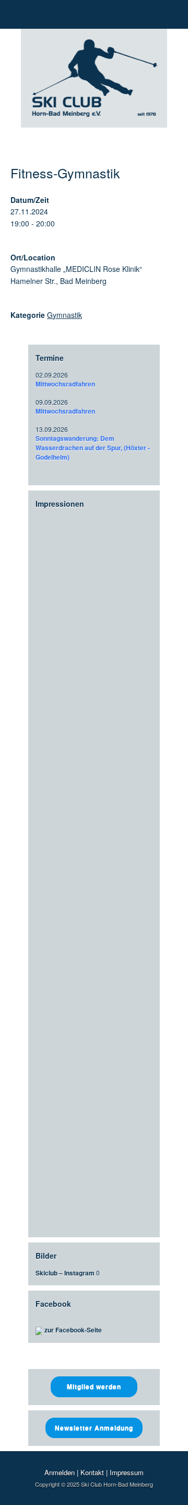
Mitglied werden (94, 1386)
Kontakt (92, 1472)
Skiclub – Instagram (65, 1273)
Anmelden (59, 1472)
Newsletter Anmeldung (94, 1427)
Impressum (127, 1472)
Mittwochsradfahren (65, 384)
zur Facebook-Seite (73, 1330)
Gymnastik (64, 315)
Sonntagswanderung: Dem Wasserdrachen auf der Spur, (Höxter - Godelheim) (93, 448)
